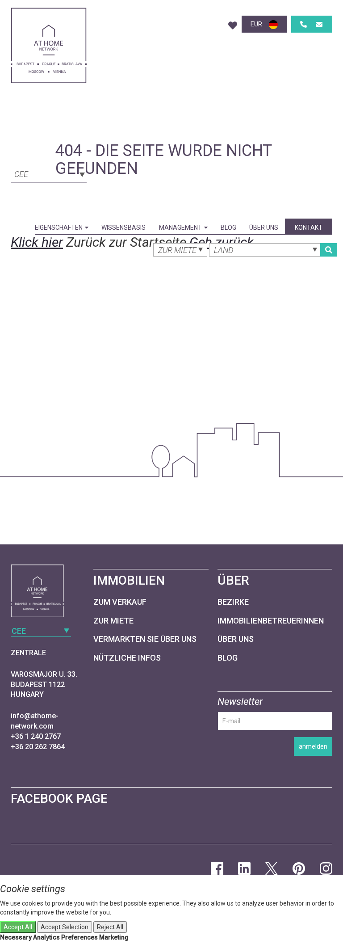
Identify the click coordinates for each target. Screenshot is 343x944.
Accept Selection (64, 927)
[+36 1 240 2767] (303, 24)
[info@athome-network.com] (319, 24)
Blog (228, 227)
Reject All (110, 927)
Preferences (79, 937)
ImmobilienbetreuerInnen (271, 620)
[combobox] (49, 173)
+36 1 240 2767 (36, 736)
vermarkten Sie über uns (145, 639)
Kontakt (308, 227)
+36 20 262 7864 (38, 746)
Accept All (18, 927)
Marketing (114, 937)
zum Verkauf (119, 602)
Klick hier (37, 242)
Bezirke (233, 602)
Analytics (46, 937)
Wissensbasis (123, 227)
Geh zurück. (223, 242)
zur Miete (113, 620)
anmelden (313, 746)
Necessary (16, 937)
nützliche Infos (127, 657)
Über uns (263, 227)
